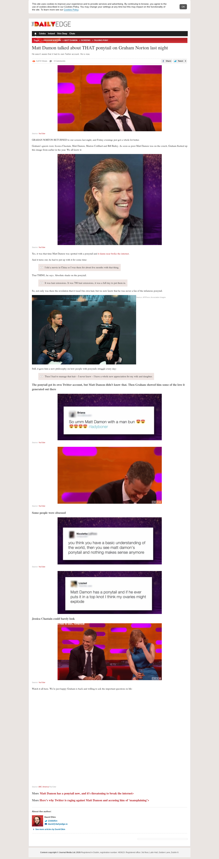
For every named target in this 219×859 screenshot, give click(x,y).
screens (85, 40)
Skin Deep (62, 33)
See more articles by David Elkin (50, 829)
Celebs (42, 33)
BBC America (43, 787)
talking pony (101, 40)
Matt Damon (70, 40)
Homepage (35, 34)
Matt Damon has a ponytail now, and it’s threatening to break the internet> (87, 793)
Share (168, 61)
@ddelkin (52, 821)
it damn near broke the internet (113, 253)
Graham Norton (52, 40)
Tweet (181, 61)
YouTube (41, 133)
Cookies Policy (71, 9)
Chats (72, 33)
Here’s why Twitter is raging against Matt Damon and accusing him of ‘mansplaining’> (94, 800)
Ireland (51, 33)
